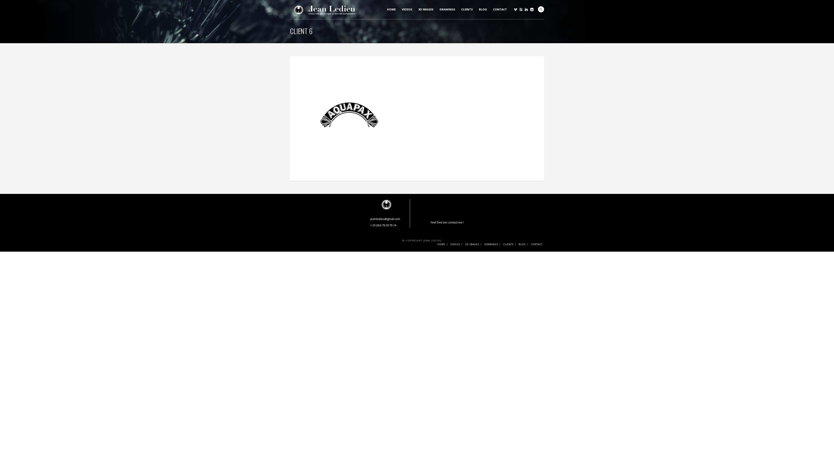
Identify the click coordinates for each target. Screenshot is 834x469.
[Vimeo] (515, 9)
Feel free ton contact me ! (447, 222)
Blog (483, 9)
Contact (500, 9)
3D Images (426, 9)
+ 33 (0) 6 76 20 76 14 (383, 225)
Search (541, 9)
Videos (407, 9)
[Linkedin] (526, 9)
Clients (467, 9)
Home (391, 9)
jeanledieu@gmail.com (385, 219)
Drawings (447, 9)
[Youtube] (521, 9)
